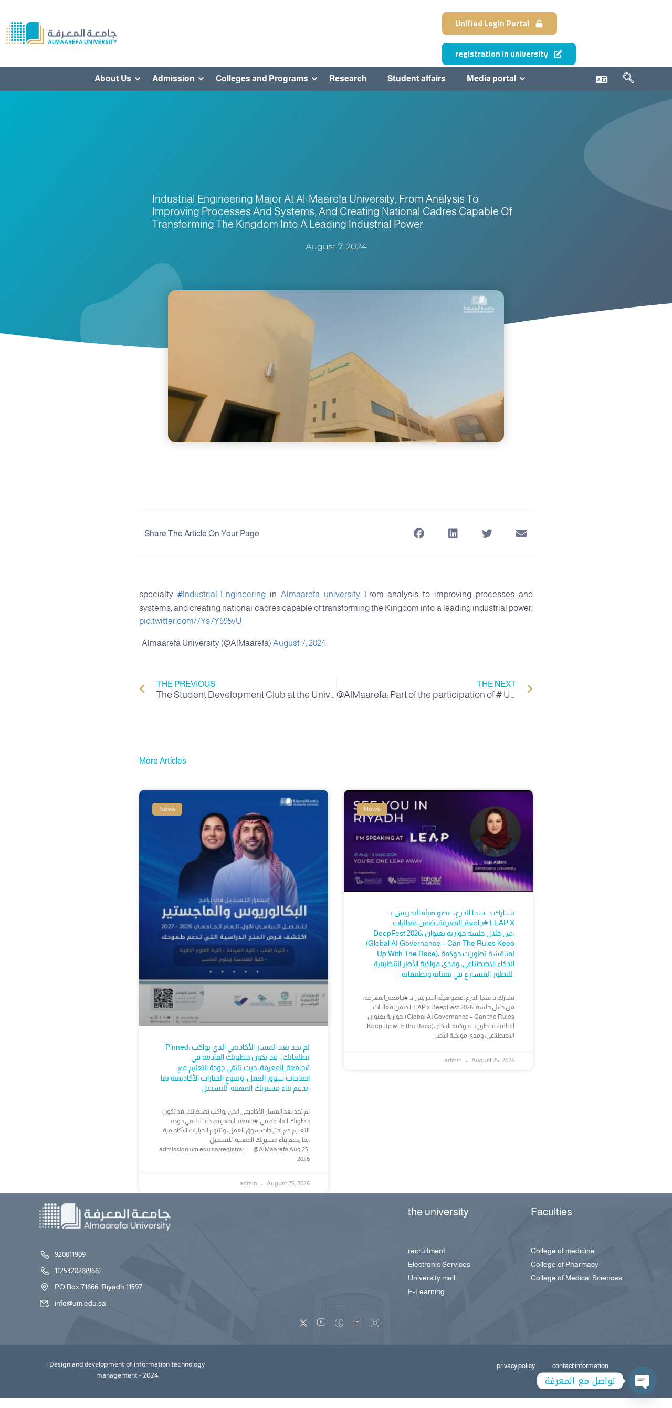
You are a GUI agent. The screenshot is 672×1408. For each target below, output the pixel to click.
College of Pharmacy (564, 1264)
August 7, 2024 (299, 643)
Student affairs (416, 79)
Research (347, 79)
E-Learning (426, 1291)
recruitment (426, 1250)
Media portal (491, 79)
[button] (418, 533)
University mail (431, 1278)
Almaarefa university (320, 594)
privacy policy (516, 1366)
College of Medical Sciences (576, 1278)
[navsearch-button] (628, 79)
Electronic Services (439, 1264)
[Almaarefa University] (61, 32)
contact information (580, 1366)
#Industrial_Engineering (221, 594)
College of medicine (563, 1250)
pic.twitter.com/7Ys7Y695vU (190, 621)
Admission (173, 79)
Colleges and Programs (262, 79)
